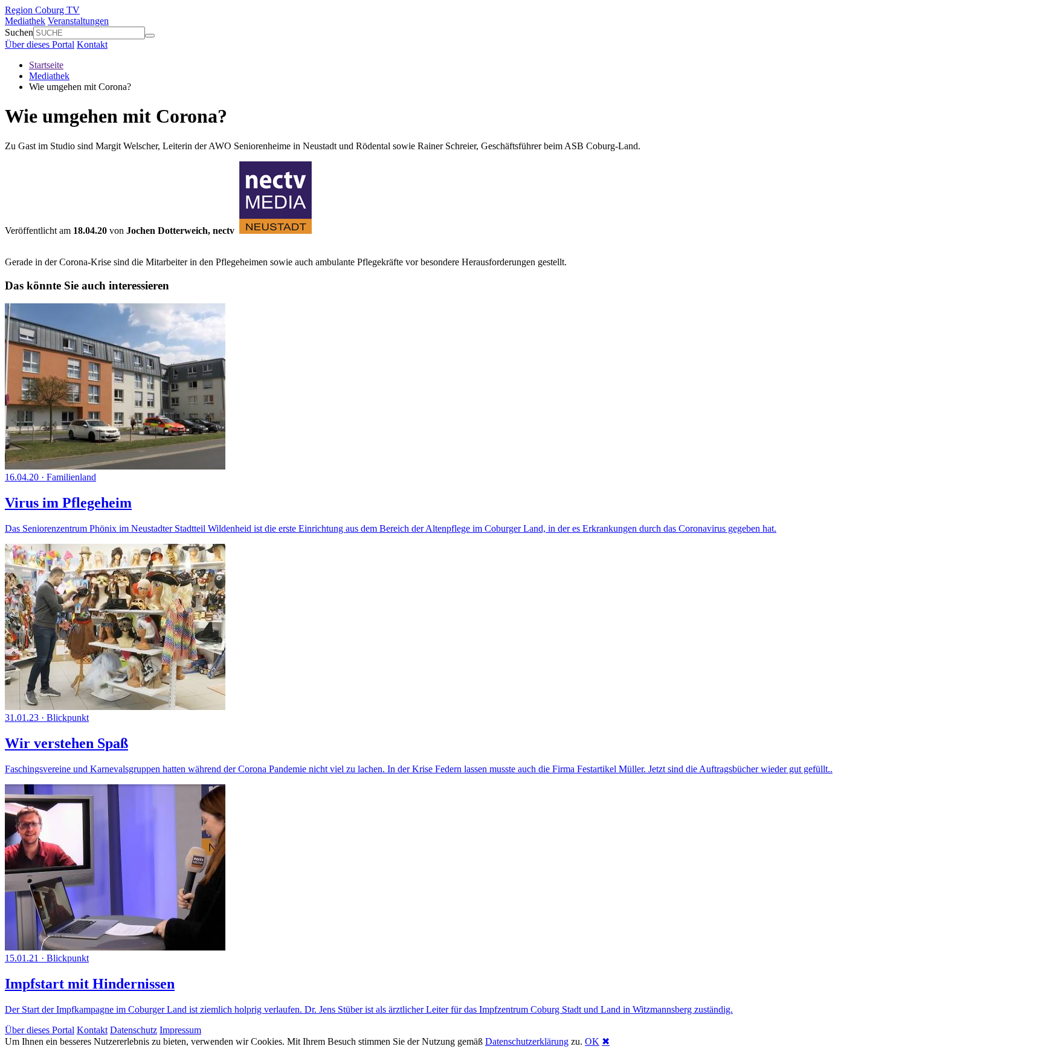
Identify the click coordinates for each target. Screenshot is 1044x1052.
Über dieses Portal (39, 44)
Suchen (19, 32)
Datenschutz (133, 1030)
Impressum (180, 1030)
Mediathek (25, 21)
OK (592, 1041)
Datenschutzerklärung (527, 1041)
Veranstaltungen (78, 21)
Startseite (46, 65)
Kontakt (92, 44)
